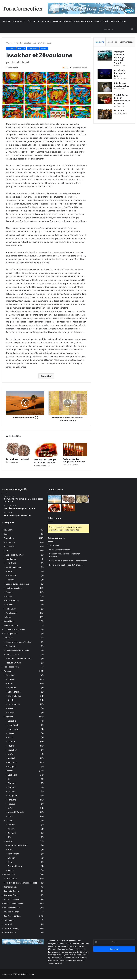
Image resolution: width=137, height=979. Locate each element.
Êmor (10, 862)
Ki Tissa (11, 791)
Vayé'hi (11, 745)
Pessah (9, 592)
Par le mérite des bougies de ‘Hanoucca (74, 460)
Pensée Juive (19, 21)
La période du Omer (14, 555)
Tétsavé (11, 804)
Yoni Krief (8, 924)
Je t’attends (54, 545)
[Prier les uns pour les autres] (105, 87)
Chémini (12, 858)
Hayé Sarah (13, 725)
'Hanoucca (10, 542)
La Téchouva (11, 878)
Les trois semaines (14, 588)
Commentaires (126, 42)
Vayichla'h (12, 762)
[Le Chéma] (105, 114)
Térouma (12, 799)
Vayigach (12, 766)
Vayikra (9, 841)
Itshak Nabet (33, 49)
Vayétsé (11, 758)
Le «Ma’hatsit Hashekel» (18, 459)
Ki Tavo (11, 829)
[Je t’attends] (54, 499)
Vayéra (11, 754)
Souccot (9, 604)
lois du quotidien (11, 634)
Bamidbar (27, 43)
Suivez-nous (54, 518)
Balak (10, 683)
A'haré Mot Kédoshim (18, 845)
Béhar (10, 849)
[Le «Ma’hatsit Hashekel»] (18, 449)
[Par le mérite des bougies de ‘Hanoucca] (75, 449)
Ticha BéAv (11, 609)
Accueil (7, 21)
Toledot (11, 741)
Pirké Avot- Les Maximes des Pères (21, 883)
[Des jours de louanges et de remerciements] (46, 450)
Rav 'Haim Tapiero (11, 891)
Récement (112, 42)
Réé (9, 837)
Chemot (11, 787)
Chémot (9, 771)
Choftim (11, 824)
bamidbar (47, 376)
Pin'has (11, 712)
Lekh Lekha (13, 729)
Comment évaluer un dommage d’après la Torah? (119, 57)
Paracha (57, 21)
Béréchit (9, 717)
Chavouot (10, 546)
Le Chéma (119, 110)
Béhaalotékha (14, 692)
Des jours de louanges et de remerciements (45, 461)
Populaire (99, 42)
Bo (9, 779)
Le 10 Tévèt (11, 563)
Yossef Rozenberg (11, 928)
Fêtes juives (33, 21)
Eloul (8, 550)
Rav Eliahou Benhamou (13, 903)
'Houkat (11, 679)
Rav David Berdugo (12, 895)
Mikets (11, 733)
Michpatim (12, 795)
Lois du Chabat (12, 654)
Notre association (83, 21)
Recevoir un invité (13, 663)
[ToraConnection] (23, 8)
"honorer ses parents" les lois (18, 642)
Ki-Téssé (12, 833)
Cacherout (10, 646)
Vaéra (10, 808)
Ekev (6, 534)
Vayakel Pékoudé (16, 812)
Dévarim (9, 820)
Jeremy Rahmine (11, 625)
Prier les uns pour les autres (121, 84)
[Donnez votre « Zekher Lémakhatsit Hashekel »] (82, 499)
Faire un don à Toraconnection (110, 21)
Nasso (11, 708)
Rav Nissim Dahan (11, 912)
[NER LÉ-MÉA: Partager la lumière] (105, 74)
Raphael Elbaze (10, 887)
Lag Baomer (11, 559)
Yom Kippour (11, 613)
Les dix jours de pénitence (17, 584)
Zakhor (11, 579)
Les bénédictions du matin (17, 650)
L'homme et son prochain (14, 629)
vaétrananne (9, 920)
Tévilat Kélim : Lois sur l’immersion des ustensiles (122, 99)
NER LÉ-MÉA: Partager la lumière (120, 73)
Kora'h (11, 700)
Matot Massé (14, 704)
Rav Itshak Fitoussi (12, 908)
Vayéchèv (12, 750)
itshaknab (12, 68)
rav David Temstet (12, 899)
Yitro (10, 816)
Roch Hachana (12, 600)
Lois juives (46, 21)
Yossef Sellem (10, 932)
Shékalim (12, 575)
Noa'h (10, 737)
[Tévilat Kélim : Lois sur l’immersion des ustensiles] (105, 99)
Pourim (9, 596)
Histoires (67, 21)
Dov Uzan (8, 530)
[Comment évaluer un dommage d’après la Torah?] (105, 55)
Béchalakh (12, 775)
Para (10, 571)
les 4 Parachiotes (13, 567)
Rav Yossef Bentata (12, 916)
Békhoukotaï (13, 853)
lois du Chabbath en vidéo (20, 658)
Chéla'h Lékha (14, 696)
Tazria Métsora (15, 866)
